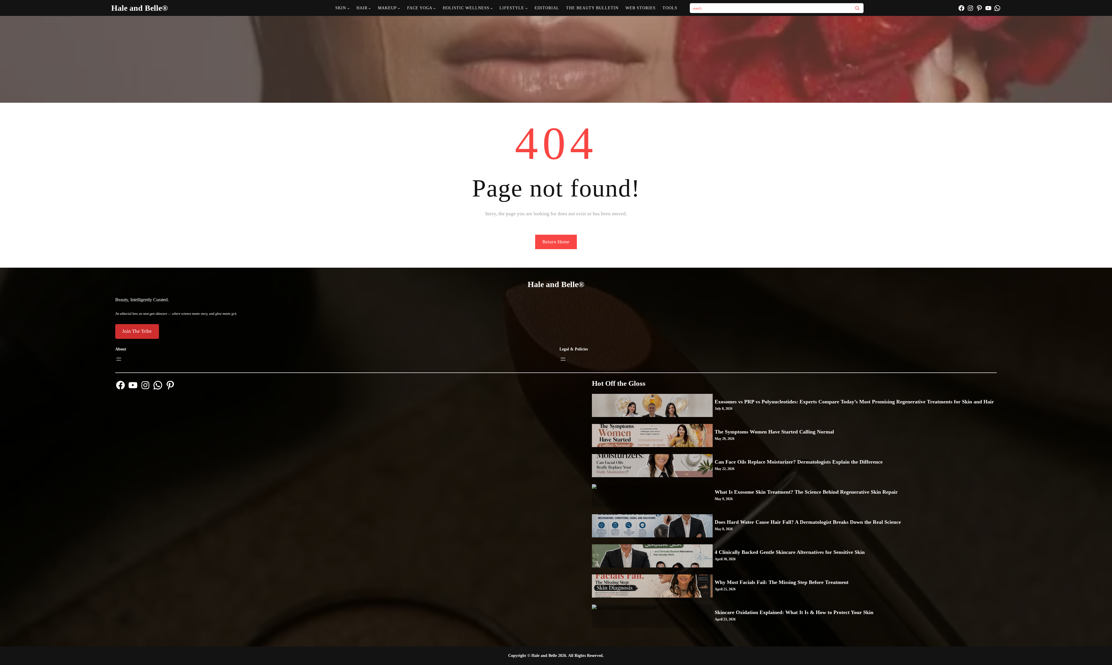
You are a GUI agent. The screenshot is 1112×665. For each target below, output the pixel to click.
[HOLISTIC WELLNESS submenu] (491, 8)
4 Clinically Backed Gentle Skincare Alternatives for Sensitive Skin (790, 552)
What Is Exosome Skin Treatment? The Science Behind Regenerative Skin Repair (806, 492)
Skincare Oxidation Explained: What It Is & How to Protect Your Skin (794, 612)
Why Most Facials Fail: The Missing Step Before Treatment (781, 582)
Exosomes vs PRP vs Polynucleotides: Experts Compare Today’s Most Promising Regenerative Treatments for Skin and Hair (854, 402)
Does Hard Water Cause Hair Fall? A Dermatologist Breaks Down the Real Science (808, 522)
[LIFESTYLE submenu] (526, 8)
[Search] (857, 8)
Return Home (556, 242)
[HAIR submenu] (369, 8)
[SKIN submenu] (348, 8)
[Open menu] (118, 359)
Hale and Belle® (139, 7)
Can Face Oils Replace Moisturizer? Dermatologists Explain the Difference (799, 462)
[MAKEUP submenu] (399, 8)
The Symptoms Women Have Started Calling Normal (774, 432)
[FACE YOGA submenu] (434, 8)
